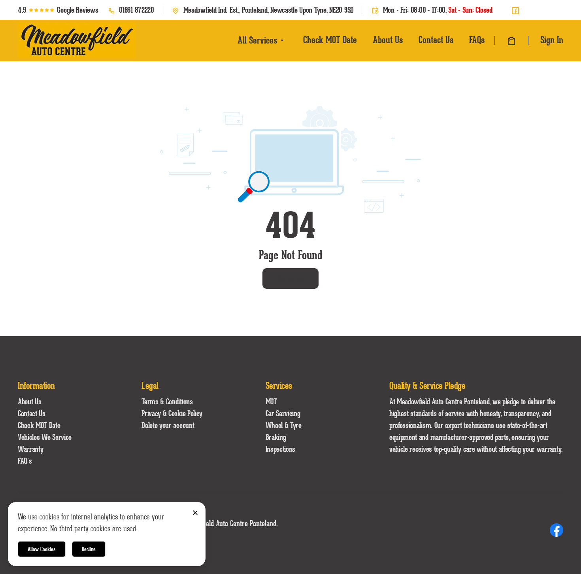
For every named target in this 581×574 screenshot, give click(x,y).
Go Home (291, 278)
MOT (271, 401)
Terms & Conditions (166, 401)
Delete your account (167, 425)
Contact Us (436, 40)
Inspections (280, 449)
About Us (388, 40)
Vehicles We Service (45, 437)
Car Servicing (283, 413)
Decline (89, 549)
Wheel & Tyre (284, 425)
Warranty (30, 449)
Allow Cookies (42, 549)
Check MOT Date (330, 40)
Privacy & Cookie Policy (171, 413)
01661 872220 (136, 10)
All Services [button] (257, 40)
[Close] (195, 512)
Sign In (551, 40)
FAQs (477, 40)
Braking (276, 437)
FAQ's (25, 461)
